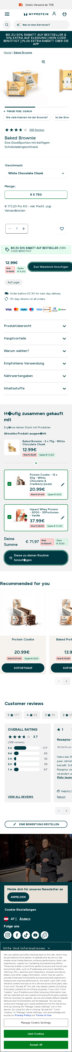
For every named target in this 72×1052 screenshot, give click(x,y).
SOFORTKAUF (23, 667)
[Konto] (54, 14)
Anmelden (18, 897)
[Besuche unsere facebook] (17, 935)
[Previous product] (59, 681)
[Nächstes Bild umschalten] (67, 82)
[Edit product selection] (63, 485)
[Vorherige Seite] (59, 811)
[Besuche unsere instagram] (8, 935)
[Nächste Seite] (66, 811)
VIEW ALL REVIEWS (20, 796)
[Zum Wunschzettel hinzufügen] (62, 228)
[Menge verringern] (10, 228)
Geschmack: (14, 165)
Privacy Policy (23, 1015)
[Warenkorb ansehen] (64, 14)
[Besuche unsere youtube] (35, 935)
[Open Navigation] (7, 14)
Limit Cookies (36, 1033)
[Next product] (66, 681)
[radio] (36, 195)
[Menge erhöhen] (23, 228)
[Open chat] (44, 935)
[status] (16, 228)
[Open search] (7, 24)
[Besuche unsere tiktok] (26, 935)
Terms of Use (43, 1015)
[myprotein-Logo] (36, 14)
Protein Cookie (23, 639)
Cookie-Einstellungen (20, 909)
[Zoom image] (43, 62)
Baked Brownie (23, 52)
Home (7, 52)
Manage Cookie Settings (36, 1022)
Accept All (36, 1044)
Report (61, 796)
